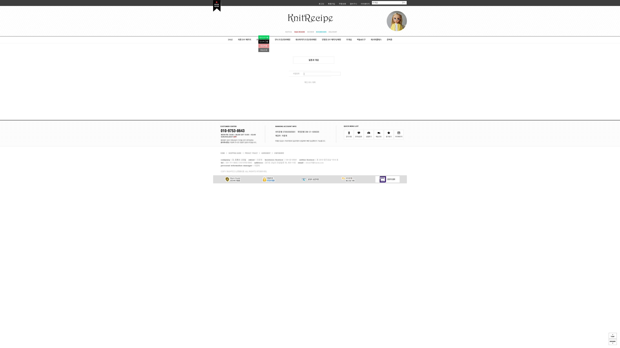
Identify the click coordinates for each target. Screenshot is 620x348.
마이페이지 (365, 4)
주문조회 (342, 4)
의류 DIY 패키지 (244, 40)
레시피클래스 (376, 40)
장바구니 (353, 4)
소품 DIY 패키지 (262, 40)
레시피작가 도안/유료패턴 (306, 40)
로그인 (321, 4)
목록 (313, 82)
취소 (310, 82)
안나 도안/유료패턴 (282, 40)
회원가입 (331, 4)
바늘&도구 (361, 40)
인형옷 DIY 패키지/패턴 (331, 40)
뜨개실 (349, 40)
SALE (230, 40)
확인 (306, 82)
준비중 (389, 40)
